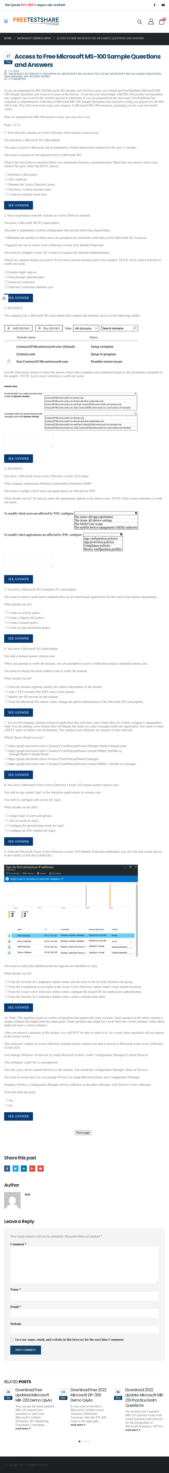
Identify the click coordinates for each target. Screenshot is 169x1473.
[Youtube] (163, 5)
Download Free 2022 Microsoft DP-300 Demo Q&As (88, 1395)
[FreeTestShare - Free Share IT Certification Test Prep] (36, 21)
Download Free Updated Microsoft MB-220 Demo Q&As (33, 1395)
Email (40, 1168)
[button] (79, 1441)
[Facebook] (154, 5)
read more (22, 1428)
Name (15, 1289)
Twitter (16, 1168)
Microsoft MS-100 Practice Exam (85, 73)
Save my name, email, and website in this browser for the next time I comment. (69, 1339)
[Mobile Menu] (7, 21)
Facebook (7, 1168)
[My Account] (151, 21)
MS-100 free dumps (37, 76)
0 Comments (17, 79)
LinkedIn (24, 1168)
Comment (18, 1244)
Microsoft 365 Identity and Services (35, 73)
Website (15, 1324)
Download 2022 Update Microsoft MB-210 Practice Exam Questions (144, 1397)
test (16, 71)
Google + (32, 1168)
